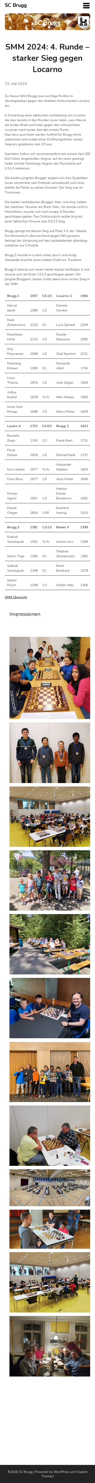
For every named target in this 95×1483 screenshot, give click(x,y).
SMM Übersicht (16, 597)
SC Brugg (16, 5)
